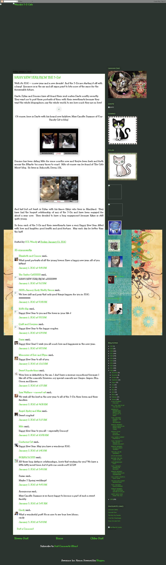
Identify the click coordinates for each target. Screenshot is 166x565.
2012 (111, 365)
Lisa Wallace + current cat (32, 392)
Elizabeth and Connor (30, 255)
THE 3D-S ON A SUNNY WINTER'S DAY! (118, 481)
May (113, 389)
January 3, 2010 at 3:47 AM (33, 503)
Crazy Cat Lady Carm (114, 521)
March (114, 394)
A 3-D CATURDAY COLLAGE (116, 402)
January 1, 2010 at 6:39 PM (33, 332)
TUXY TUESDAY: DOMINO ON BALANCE (116, 467)
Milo (21, 426)
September (115, 380)
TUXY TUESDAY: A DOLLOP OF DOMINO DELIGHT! (117, 442)
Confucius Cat (26, 441)
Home (59, 538)
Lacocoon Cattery (113, 509)
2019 (111, 348)
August (114, 382)
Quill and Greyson (28, 324)
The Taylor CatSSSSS (30, 274)
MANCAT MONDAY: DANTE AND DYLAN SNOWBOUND (117, 473)
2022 (111, 346)
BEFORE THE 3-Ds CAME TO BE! (116, 459)
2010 (111, 370)
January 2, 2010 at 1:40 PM (33, 450)
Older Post (97, 538)
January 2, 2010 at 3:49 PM (33, 469)
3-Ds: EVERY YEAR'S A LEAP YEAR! (118, 477)
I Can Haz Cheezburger (114, 518)
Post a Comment (25, 528)
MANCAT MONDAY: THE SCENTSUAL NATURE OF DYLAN (117, 490)
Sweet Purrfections (29, 370)
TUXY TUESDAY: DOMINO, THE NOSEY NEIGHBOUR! (116, 420)
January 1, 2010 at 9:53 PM (33, 348)
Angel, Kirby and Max (30, 410)
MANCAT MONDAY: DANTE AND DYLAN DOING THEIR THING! (117, 427)
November (115, 375)
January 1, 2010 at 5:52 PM (33, 317)
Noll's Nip (24, 308)
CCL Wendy (120, 276)
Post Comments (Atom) (66, 546)
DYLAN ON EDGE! (116, 456)
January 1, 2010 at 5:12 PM (32, 283)
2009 (111, 499)
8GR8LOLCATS (27, 457)
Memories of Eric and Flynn (33, 354)
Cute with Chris (112, 512)
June (113, 387)
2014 (111, 361)
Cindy (22, 510)
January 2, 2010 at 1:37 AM (33, 385)
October (114, 377)
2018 (111, 351)
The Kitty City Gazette (114, 515)
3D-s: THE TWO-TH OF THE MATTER (117, 406)
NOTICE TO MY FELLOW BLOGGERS (115, 433)
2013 (111, 363)
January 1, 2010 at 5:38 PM (33, 301)
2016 (111, 356)
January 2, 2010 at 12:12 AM (33, 363)
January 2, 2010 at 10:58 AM (34, 435)
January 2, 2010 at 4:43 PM (33, 484)
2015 (111, 358)
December (115, 372)
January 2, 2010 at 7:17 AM (33, 419)
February (114, 397)
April (113, 392)
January (114, 399)
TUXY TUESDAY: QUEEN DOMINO (117, 485)
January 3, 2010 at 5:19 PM (33, 522)
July (113, 385)
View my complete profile (115, 298)
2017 (111, 353)
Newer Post (21, 538)
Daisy (21, 339)
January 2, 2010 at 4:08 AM (33, 404)
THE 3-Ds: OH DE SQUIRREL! (116, 452)
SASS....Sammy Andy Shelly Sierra (36, 290)
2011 (111, 368)
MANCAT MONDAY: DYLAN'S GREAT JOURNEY (116, 448)
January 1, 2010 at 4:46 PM (33, 267)
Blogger (100, 560)
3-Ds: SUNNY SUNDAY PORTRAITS (117, 437)
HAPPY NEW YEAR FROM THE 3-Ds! (117, 494)
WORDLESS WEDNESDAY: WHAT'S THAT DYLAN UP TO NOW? (116, 412)
